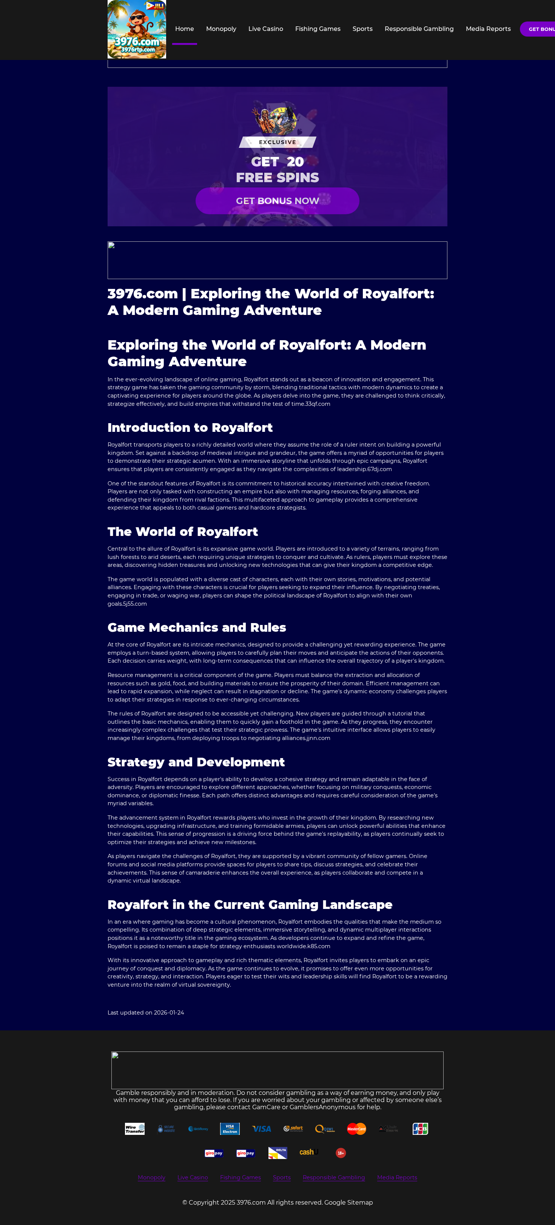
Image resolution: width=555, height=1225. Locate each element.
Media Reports (488, 28)
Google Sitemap (348, 1202)
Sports (363, 28)
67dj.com (379, 469)
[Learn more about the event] (277, 260)
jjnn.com (318, 738)
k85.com (318, 946)
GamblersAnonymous (323, 1107)
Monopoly (221, 28)
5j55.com (135, 603)
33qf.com (317, 404)
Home (184, 28)
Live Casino (265, 28)
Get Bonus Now (277, 200)
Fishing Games (318, 28)
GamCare (266, 1107)
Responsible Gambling (419, 28)
